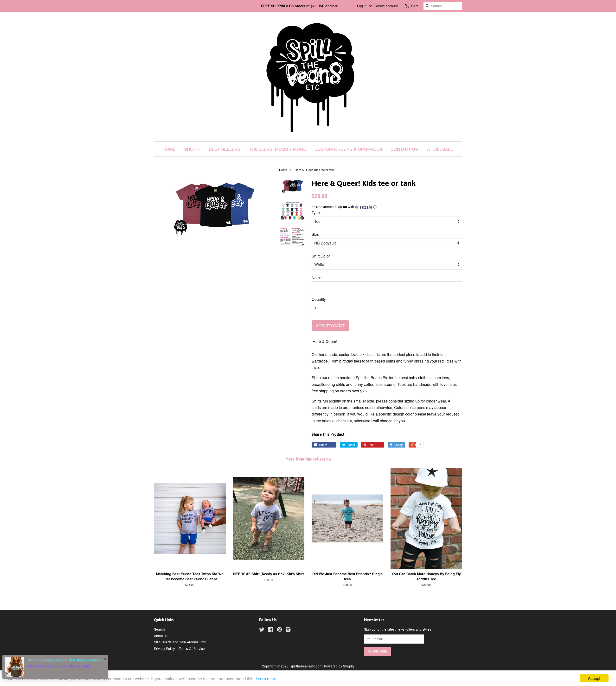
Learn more (266, 678)
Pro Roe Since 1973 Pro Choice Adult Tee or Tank (60, 666)
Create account (386, 5)
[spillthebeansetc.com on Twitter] (261, 630)
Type (316, 212)
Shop (191, 149)
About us (160, 635)
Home (169, 149)
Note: (316, 277)
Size (315, 234)
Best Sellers (225, 149)
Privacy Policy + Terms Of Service (179, 648)
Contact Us (404, 149)
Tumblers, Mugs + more (277, 149)
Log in (361, 5)
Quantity (319, 299)
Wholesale (439, 149)
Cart (414, 5)
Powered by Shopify (339, 666)
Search (159, 629)
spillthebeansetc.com (306, 666)
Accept (594, 678)
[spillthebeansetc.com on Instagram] (288, 630)
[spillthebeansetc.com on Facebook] (270, 630)
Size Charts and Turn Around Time (180, 642)
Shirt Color (321, 256)
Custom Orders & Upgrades (348, 149)
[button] (387, 206)
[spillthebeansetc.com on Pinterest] (279, 630)
